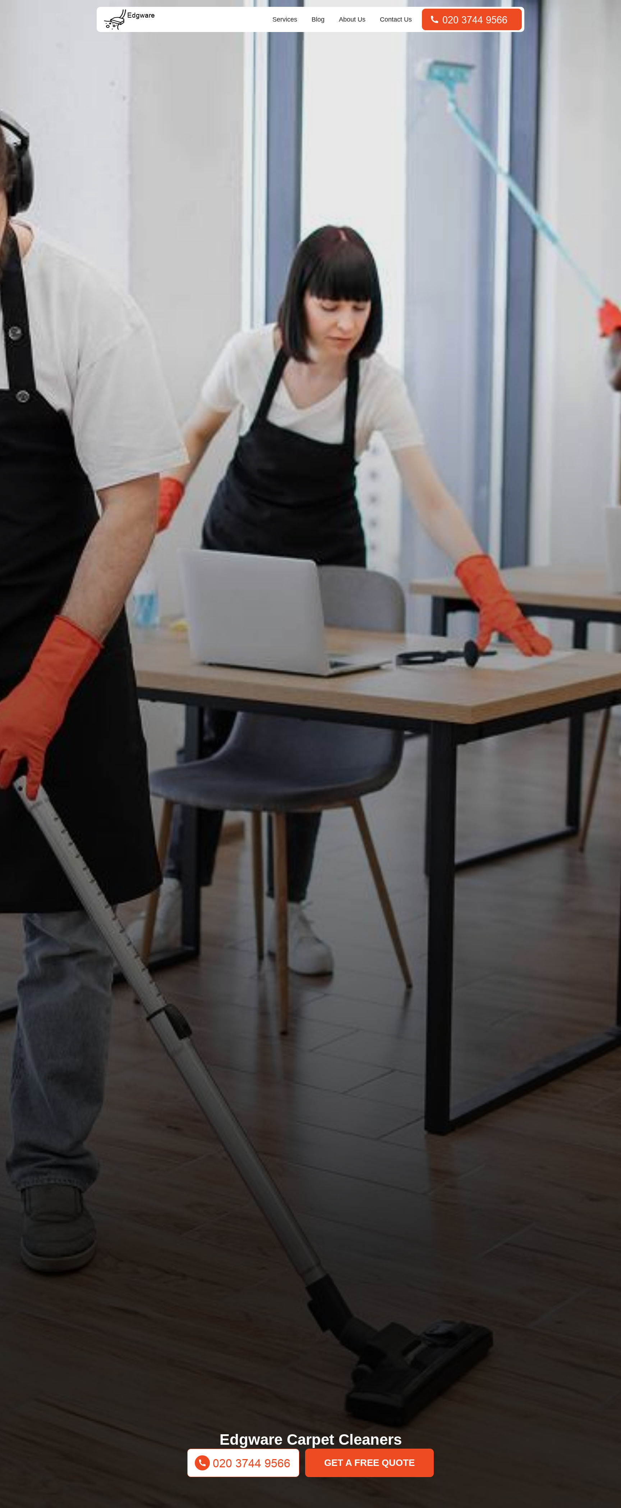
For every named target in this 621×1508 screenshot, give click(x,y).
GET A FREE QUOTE (369, 1462)
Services (284, 19)
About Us (352, 19)
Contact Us (396, 19)
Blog (318, 19)
